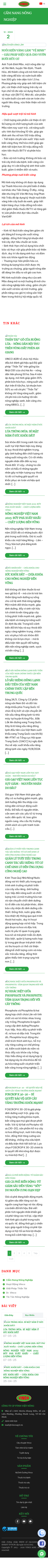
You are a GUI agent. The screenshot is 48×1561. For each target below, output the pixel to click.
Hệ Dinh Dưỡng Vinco (24, 1473)
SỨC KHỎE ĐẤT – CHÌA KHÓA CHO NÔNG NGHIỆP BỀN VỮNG (24, 579)
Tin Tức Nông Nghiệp (17, 1296)
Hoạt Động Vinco (15, 1284)
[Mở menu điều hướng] (4, 4)
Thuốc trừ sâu (24, 1483)
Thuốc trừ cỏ (24, 1488)
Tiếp (35, 1253)
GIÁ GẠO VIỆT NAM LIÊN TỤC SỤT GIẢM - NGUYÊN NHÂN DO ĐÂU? (24, 784)
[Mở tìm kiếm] (34, 4)
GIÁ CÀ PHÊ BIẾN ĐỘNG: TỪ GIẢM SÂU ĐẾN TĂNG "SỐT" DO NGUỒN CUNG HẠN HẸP (23, 1186)
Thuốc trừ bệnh (24, 1478)
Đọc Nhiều (29, 1315)
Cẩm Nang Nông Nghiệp (19, 1280)
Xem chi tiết (17, 412)
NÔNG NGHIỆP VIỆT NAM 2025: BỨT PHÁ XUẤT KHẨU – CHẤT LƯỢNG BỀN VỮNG (23, 518)
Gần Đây (8, 1315)
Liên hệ (24, 1507)
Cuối (11, 1259)
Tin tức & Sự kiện (24, 1458)
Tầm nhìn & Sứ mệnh (24, 1448)
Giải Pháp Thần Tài (16, 1288)
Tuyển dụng (24, 1453)
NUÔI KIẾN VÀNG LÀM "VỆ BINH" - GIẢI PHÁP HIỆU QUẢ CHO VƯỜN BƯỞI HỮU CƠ (24, 55)
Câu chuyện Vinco (24, 1443)
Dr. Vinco (10, 1292)
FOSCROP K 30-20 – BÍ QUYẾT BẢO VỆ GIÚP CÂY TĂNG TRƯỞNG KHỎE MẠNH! (24, 1098)
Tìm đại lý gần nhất (24, 1502)
